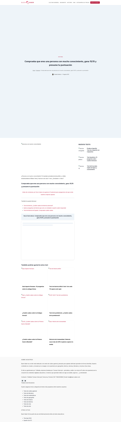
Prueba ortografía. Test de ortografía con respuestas (93, 150)
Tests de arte (27, 406)
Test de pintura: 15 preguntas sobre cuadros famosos (92, 159)
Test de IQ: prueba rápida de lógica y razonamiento (92, 167)
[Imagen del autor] (53, 74)
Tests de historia (28, 402)
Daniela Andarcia (57, 74)
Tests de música (28, 399)
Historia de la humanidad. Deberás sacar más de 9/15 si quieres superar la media (61, 342)
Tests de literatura (29, 393)
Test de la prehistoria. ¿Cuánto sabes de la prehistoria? (60, 314)
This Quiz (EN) (28, 418)
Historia (69, 2)
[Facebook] (22, 381)
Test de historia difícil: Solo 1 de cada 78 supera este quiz (60, 288)
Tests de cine (27, 404)
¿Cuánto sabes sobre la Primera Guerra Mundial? (32, 341)
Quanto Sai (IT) (28, 420)
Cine (74, 2)
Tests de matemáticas (30, 395)
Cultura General (54, 2)
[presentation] (82, 150)
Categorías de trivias (82, 2)
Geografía (63, 2)
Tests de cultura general (30, 391)
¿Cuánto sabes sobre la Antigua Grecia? (32, 314)
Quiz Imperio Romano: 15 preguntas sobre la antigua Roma (33, 288)
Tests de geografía (29, 397)
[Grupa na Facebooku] (25, 381)
